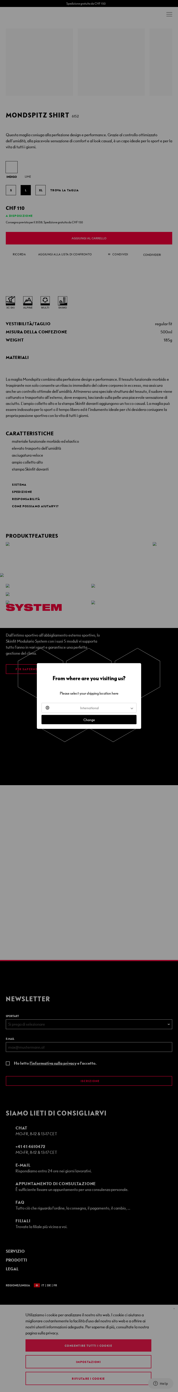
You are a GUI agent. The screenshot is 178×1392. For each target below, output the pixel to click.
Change (89, 720)
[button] (89, 708)
